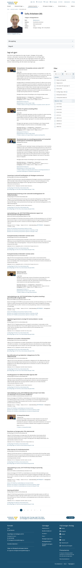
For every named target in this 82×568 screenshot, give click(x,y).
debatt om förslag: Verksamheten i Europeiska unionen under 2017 (34, 104)
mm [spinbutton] (58, 74)
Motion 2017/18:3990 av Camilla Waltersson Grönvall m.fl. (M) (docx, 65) (23, 409)
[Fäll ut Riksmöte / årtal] (73, 101)
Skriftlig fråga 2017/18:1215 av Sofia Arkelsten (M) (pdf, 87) (21, 249)
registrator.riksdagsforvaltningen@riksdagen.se (19, 550)
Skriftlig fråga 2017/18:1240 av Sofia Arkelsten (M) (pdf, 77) (21, 189)
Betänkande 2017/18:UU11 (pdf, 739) (26, 290)
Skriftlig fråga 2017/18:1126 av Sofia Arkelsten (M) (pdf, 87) (21, 351)
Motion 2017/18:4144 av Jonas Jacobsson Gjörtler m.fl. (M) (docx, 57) (23, 230)
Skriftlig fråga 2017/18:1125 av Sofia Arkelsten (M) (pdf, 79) (21, 370)
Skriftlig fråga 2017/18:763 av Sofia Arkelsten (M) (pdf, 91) (21, 445)
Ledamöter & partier (14, 9)
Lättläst (33, 1)
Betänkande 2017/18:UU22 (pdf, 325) (26, 168)
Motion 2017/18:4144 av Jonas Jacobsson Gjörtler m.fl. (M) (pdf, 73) (22, 231)
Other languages (54, 1)
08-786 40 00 (11, 530)
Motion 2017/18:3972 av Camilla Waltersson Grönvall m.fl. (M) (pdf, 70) (23, 486)
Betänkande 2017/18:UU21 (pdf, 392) (26, 133)
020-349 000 (11, 538)
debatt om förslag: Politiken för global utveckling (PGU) (31, 135)
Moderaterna (36, 20)
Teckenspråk (40, 1)
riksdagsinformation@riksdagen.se (16, 540)
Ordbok (61, 1)
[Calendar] (62, 74)
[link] (18, 510)
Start (8, 9)
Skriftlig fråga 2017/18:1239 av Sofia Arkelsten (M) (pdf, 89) (21, 209)
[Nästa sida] (40, 510)
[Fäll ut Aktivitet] (73, 77)
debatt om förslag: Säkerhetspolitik (27, 292)
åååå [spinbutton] (56, 74)
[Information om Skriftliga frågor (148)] (66, 92)
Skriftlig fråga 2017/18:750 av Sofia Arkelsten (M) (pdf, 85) (21, 463)
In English (46, 1)
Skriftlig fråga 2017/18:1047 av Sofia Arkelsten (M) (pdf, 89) (21, 388)
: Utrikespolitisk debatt (24, 427)
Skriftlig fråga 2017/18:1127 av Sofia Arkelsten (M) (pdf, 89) (21, 334)
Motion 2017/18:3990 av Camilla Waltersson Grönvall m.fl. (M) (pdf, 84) (23, 411)
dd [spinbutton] (59, 74)
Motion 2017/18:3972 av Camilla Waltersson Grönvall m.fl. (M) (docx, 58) (23, 484)
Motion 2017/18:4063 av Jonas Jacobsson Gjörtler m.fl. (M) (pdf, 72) (22, 314)
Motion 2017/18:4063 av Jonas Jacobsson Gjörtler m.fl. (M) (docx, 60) (23, 313)
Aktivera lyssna (67, 1)
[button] (19, 6)
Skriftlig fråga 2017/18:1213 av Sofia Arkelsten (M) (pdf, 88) (21, 267)
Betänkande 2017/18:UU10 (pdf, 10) (26, 103)
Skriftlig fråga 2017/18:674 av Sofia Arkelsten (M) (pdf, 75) (21, 504)
